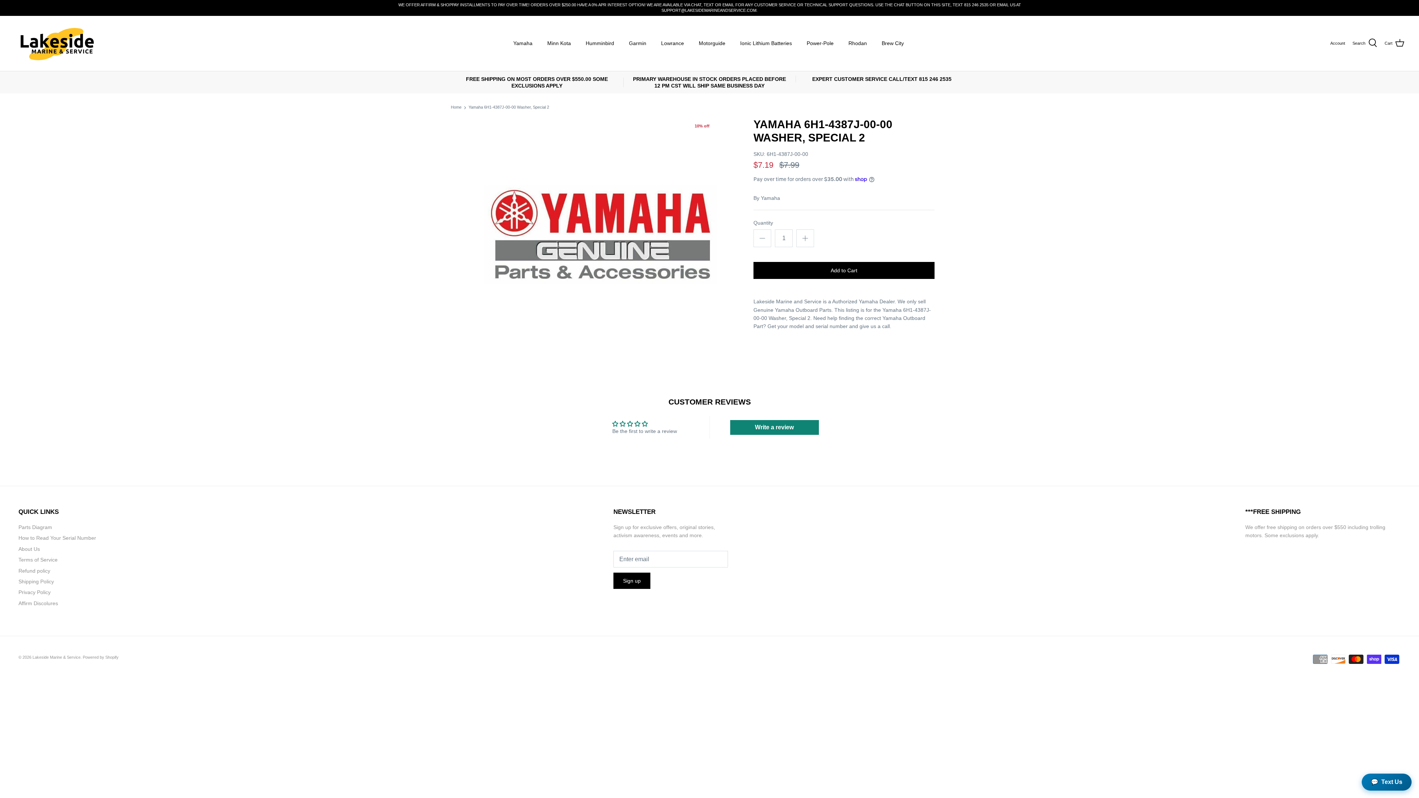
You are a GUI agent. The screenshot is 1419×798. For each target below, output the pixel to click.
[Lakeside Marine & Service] (56, 43)
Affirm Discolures (38, 603)
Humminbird (600, 43)
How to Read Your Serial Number (57, 538)
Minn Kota (559, 43)
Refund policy (34, 571)
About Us (29, 549)
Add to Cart (844, 270)
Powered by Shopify (101, 657)
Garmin (637, 43)
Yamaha (522, 43)
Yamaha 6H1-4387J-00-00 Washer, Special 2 (509, 107)
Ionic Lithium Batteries (766, 43)
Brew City (893, 43)
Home (456, 107)
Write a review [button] (774, 427)
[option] (600, 234)
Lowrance (672, 43)
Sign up (632, 581)
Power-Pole (820, 43)
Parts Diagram (35, 527)
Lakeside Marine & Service (57, 657)
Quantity (763, 223)
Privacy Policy (34, 592)
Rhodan (857, 43)
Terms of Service (38, 560)
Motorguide (712, 43)
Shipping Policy (36, 581)
